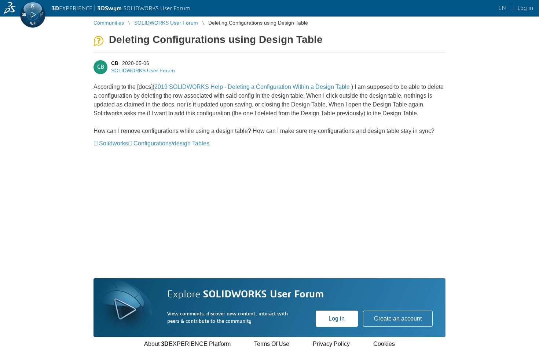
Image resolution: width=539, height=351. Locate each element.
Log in (337, 318)
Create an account (398, 318)
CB (114, 63)
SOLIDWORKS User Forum (143, 70)
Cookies (384, 344)
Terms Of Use (271, 344)
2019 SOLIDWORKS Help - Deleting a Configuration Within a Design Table (252, 87)
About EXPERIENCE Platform (187, 344)
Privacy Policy (331, 344)
